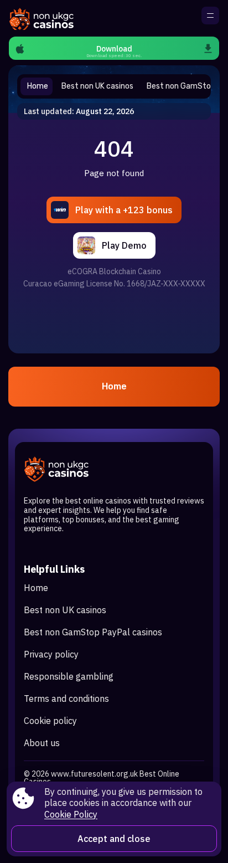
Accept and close (114, 838)
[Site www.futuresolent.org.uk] (47, 18)
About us (42, 742)
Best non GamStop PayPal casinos (93, 632)
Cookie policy (50, 720)
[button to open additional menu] (210, 15)
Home (114, 386)
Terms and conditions (66, 698)
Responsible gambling (68, 676)
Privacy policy (51, 654)
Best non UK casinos (65, 609)
